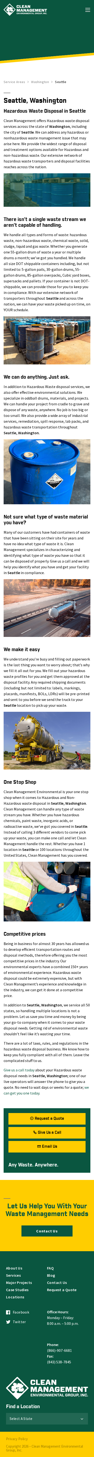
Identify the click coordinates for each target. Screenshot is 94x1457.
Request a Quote (49, 1118)
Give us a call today (19, 1070)
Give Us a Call (49, 1132)
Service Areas (14, 82)
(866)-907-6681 (59, 1350)
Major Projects (19, 1282)
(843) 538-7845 (59, 1362)
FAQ (50, 1268)
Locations (15, 1297)
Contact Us (47, 1231)
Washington (40, 82)
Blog (51, 1275)
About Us (14, 1268)
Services (13, 1275)
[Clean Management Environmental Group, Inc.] (25, 10)
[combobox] (47, 1419)
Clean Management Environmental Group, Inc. (44, 1448)
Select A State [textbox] (21, 1418)
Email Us (49, 1146)
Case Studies (17, 1290)
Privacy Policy (17, 1439)
